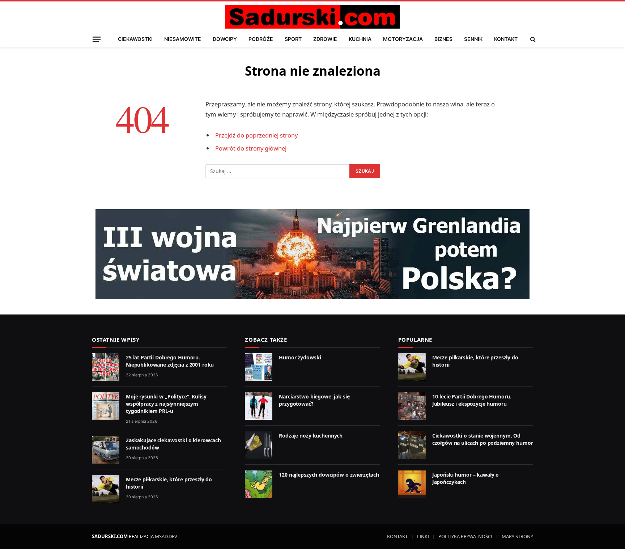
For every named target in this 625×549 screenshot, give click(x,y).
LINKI (423, 536)
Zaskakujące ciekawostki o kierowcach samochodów (173, 444)
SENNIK (473, 39)
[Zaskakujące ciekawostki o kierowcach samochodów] (105, 450)
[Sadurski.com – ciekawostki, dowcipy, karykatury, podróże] (312, 16)
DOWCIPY (225, 39)
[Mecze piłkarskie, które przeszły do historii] (105, 489)
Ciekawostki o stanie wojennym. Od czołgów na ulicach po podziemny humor (482, 439)
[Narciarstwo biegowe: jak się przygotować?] (258, 406)
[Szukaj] (532, 39)
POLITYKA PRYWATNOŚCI (465, 536)
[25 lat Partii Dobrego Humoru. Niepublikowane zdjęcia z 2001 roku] (105, 367)
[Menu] (97, 39)
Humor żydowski (300, 357)
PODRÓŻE (260, 39)
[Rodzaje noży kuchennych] (258, 445)
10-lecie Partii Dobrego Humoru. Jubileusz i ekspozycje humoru (471, 400)
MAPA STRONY (517, 536)
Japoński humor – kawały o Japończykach (465, 478)
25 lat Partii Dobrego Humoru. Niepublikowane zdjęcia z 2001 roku (170, 361)
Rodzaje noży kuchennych (311, 435)
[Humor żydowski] (258, 367)
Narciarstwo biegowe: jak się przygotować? (314, 400)
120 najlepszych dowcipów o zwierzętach (329, 474)
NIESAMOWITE (182, 39)
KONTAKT (506, 39)
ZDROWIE (325, 39)
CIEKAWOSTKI (135, 39)
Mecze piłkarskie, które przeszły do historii (169, 483)
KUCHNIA (360, 39)
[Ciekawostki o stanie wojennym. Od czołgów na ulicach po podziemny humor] (412, 445)
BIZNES (443, 39)
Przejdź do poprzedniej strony (256, 135)
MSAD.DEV (166, 536)
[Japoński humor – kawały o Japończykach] (412, 484)
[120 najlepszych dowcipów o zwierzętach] (258, 484)
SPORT (293, 39)
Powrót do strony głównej (250, 148)
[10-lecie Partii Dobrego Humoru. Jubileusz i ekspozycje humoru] (412, 406)
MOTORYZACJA (403, 39)
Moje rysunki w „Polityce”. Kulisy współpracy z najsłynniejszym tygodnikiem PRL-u (166, 403)
